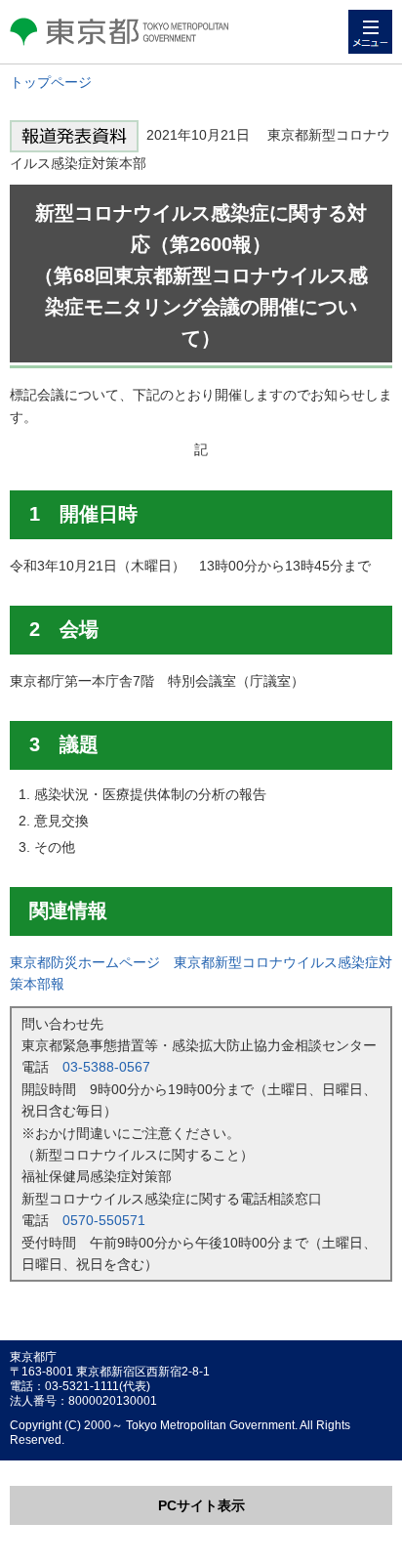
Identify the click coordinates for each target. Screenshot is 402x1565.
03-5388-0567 (106, 1067)
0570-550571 (103, 1220)
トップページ (51, 82)
